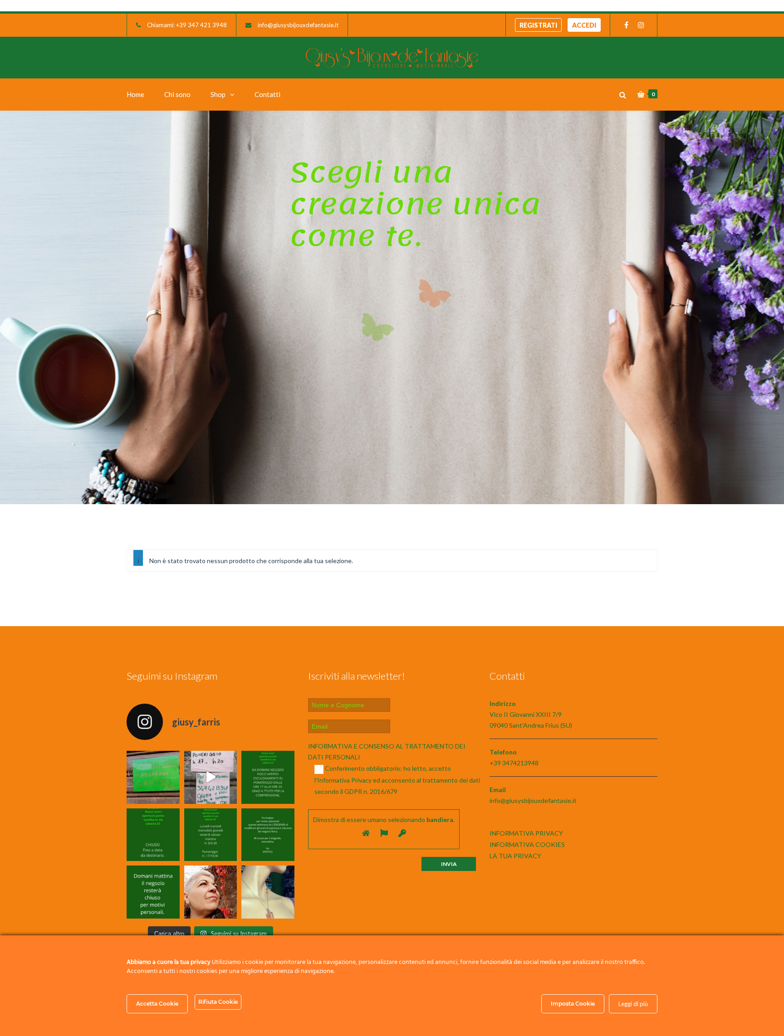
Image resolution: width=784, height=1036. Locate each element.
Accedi (584, 25)
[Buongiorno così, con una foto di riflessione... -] (210, 892)
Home (135, 94)
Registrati (538, 25)
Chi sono (177, 94)
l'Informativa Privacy (343, 780)
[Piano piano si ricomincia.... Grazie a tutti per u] (267, 777)
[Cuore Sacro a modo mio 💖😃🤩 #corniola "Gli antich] (267, 892)
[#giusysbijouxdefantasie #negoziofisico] (153, 892)
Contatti (267, 94)
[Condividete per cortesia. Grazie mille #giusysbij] (267, 834)
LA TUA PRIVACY (515, 856)
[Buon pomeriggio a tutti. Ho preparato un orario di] (210, 834)
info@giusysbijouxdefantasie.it (298, 25)
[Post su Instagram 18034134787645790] (153, 834)
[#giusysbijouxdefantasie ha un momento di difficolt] (210, 777)
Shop (218, 94)
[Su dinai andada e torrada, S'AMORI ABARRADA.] (153, 777)
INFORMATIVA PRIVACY (526, 833)
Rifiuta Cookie (218, 1001)
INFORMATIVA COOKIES (527, 844)
